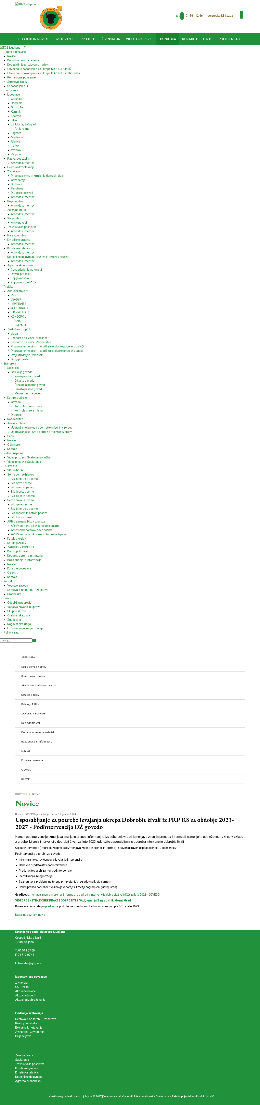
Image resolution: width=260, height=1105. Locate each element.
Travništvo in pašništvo (29, 1064)
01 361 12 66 (194, 15)
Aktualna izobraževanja (30, 999)
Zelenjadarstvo (25, 1055)
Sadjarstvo (22, 1059)
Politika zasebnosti (142, 1096)
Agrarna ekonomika (28, 1081)
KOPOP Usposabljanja (37, 814)
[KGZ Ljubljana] (25, 4)
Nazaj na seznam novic (30, 914)
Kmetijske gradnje (26, 1068)
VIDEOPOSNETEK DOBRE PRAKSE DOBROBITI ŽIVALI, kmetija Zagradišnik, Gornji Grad (73, 900)
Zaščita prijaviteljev (183, 1096)
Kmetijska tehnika (26, 1072)
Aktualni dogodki (26, 995)
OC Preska (22, 987)
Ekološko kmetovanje (28, 1027)
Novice (19, 814)
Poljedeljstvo (23, 1036)
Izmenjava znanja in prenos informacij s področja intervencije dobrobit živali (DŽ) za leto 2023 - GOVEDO (93, 894)
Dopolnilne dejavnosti (28, 1076)
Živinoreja (21, 982)
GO (34, 640)
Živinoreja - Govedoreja (29, 1031)
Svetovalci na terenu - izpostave (35, 1019)
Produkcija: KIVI (205, 1096)
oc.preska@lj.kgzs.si (220, 15)
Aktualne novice (25, 991)
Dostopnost (163, 1096)
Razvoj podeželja (26, 1023)
